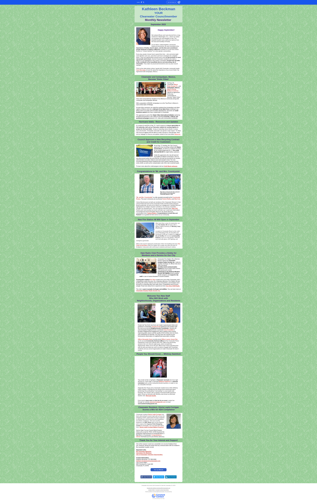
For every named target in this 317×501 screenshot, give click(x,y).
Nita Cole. (175, 208)
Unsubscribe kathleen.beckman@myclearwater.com (158, 488)
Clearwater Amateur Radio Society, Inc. (148, 290)
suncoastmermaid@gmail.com (147, 403)
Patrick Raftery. (152, 213)
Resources (177, 134)
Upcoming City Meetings (144, 453)
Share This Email (147, 476)
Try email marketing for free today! (159, 498)
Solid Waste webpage (170, 166)
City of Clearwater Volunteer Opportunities (149, 454)
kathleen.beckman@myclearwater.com (148, 461)
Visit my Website (158, 469)
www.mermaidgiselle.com (158, 402)
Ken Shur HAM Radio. (173, 286)
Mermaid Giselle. (151, 395)
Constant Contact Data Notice (162, 490)
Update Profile (151, 490)
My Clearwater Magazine (143, 451)
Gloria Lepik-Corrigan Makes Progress (151, 427)
